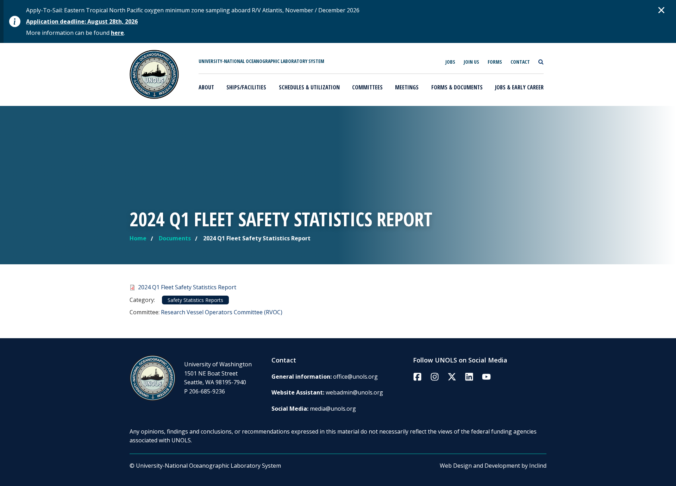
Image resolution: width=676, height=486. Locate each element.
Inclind (537, 465)
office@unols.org (355, 376)
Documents (175, 238)
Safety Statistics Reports (195, 300)
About (206, 87)
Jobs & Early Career (519, 87)
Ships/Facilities (246, 87)
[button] (661, 10)
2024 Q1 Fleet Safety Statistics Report (187, 287)
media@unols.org (333, 408)
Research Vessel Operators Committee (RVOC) (221, 312)
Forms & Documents (457, 87)
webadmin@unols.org (354, 392)
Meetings (407, 87)
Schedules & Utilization (309, 87)
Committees (367, 87)
